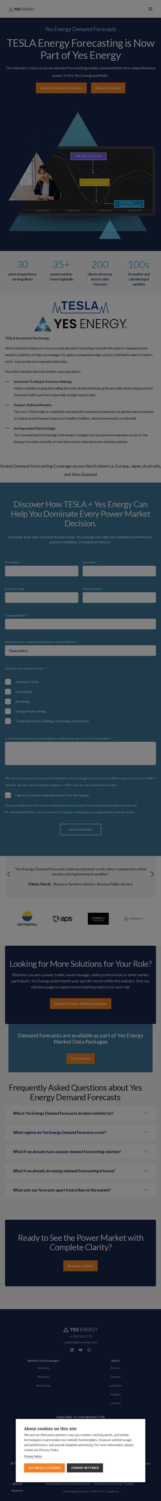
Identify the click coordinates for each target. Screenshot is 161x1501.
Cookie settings (85, 1467)
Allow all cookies (44, 1467)
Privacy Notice (33, 1456)
